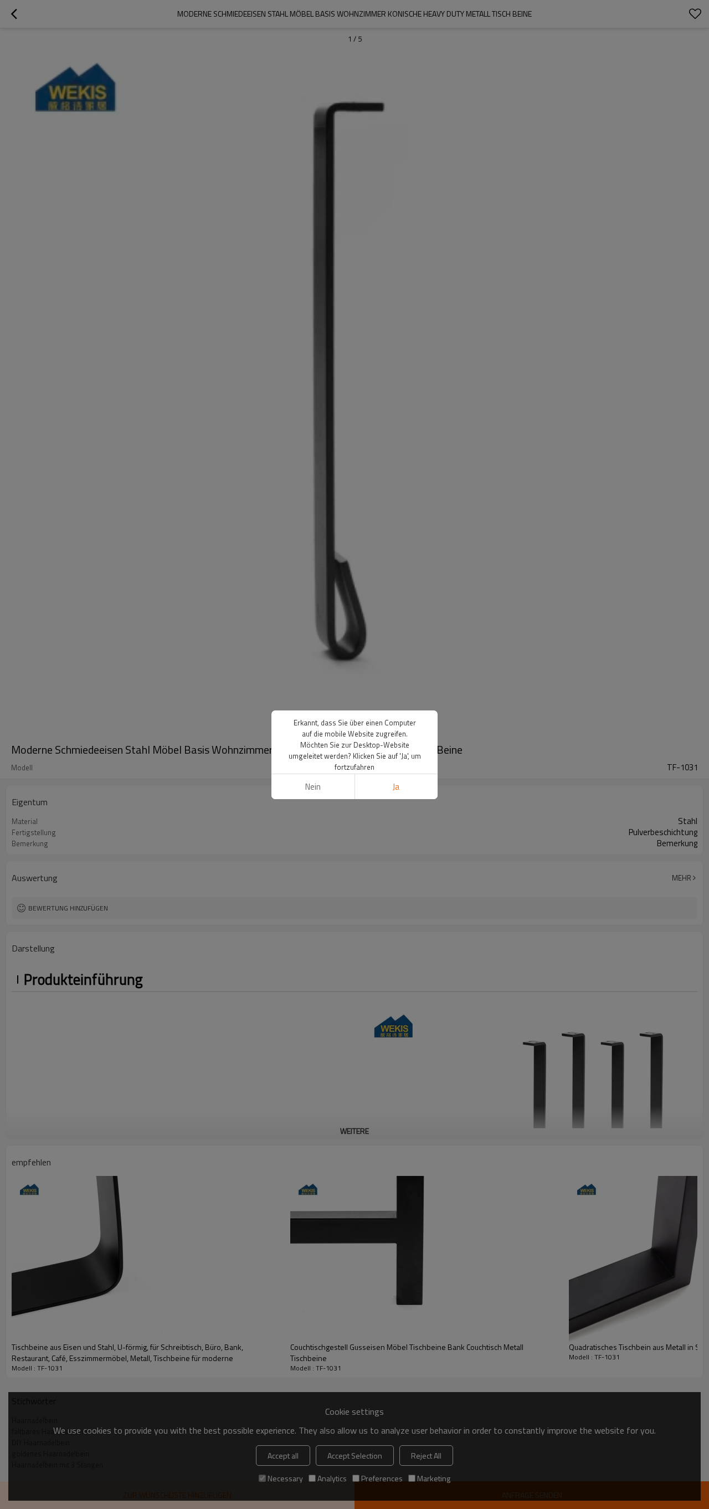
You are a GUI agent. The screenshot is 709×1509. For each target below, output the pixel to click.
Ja (396, 786)
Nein (313, 786)
